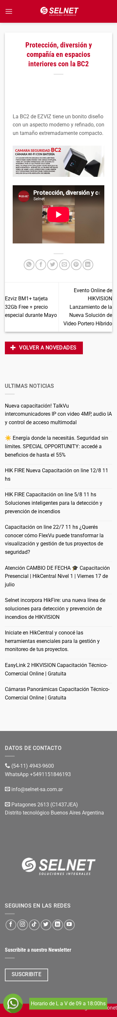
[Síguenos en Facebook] (11, 924)
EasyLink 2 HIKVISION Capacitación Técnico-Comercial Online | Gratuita (56, 669)
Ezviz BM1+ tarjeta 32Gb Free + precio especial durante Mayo (31, 306)
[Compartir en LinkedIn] (88, 264)
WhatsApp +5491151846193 (38, 774)
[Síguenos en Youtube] (69, 924)
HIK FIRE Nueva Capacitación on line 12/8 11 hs (56, 474)
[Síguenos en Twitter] (46, 924)
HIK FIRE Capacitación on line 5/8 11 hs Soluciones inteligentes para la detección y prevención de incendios (53, 502)
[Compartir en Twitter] (52, 264)
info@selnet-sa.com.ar (37, 789)
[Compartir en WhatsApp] (29, 264)
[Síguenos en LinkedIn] (57, 924)
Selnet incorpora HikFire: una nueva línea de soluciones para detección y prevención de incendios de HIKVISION (55, 608)
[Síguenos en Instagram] (22, 924)
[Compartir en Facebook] (40, 264)
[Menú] (9, 11)
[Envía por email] (64, 264)
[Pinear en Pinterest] (76, 264)
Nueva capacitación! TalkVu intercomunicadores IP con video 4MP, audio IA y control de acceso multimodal (58, 414)
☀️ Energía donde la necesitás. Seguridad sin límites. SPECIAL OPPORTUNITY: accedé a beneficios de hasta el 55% (56, 446)
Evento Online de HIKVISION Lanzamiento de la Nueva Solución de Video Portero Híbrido (87, 307)
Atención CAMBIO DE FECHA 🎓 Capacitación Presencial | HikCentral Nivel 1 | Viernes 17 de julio (57, 576)
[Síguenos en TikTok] (34, 924)
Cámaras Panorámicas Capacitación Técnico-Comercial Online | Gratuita (57, 693)
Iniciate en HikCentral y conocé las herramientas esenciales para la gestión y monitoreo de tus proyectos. (52, 641)
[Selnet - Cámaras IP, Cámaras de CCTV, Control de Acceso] (59, 11)
